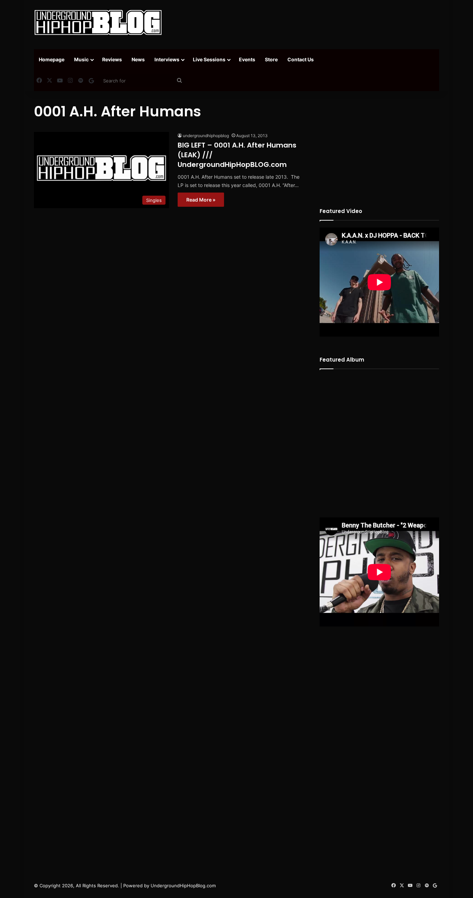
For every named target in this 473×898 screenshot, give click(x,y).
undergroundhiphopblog (206, 135)
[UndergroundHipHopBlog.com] (98, 22)
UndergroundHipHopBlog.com (183, 885)
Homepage (51, 59)
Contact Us (300, 59)
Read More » (200, 200)
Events (247, 59)
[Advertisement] (306, 22)
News (138, 59)
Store (271, 59)
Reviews (112, 59)
